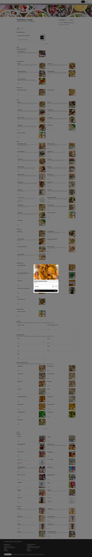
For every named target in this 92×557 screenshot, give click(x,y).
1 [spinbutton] (54, 286)
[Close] (57, 266)
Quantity (37, 286)
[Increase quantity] (56, 286)
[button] (46, 272)
